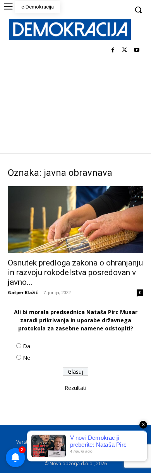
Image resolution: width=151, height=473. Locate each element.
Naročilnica (79, 450)
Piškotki (90, 442)
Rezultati (75, 387)
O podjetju (64, 433)
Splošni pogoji (99, 433)
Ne (26, 357)
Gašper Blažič (23, 292)
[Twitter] (124, 50)
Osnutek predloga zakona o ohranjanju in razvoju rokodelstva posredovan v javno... (75, 272)
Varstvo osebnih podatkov (45, 442)
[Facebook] (113, 50)
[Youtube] (136, 50)
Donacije (108, 450)
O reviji (37, 433)
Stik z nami (117, 442)
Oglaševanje (46, 450)
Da (26, 346)
